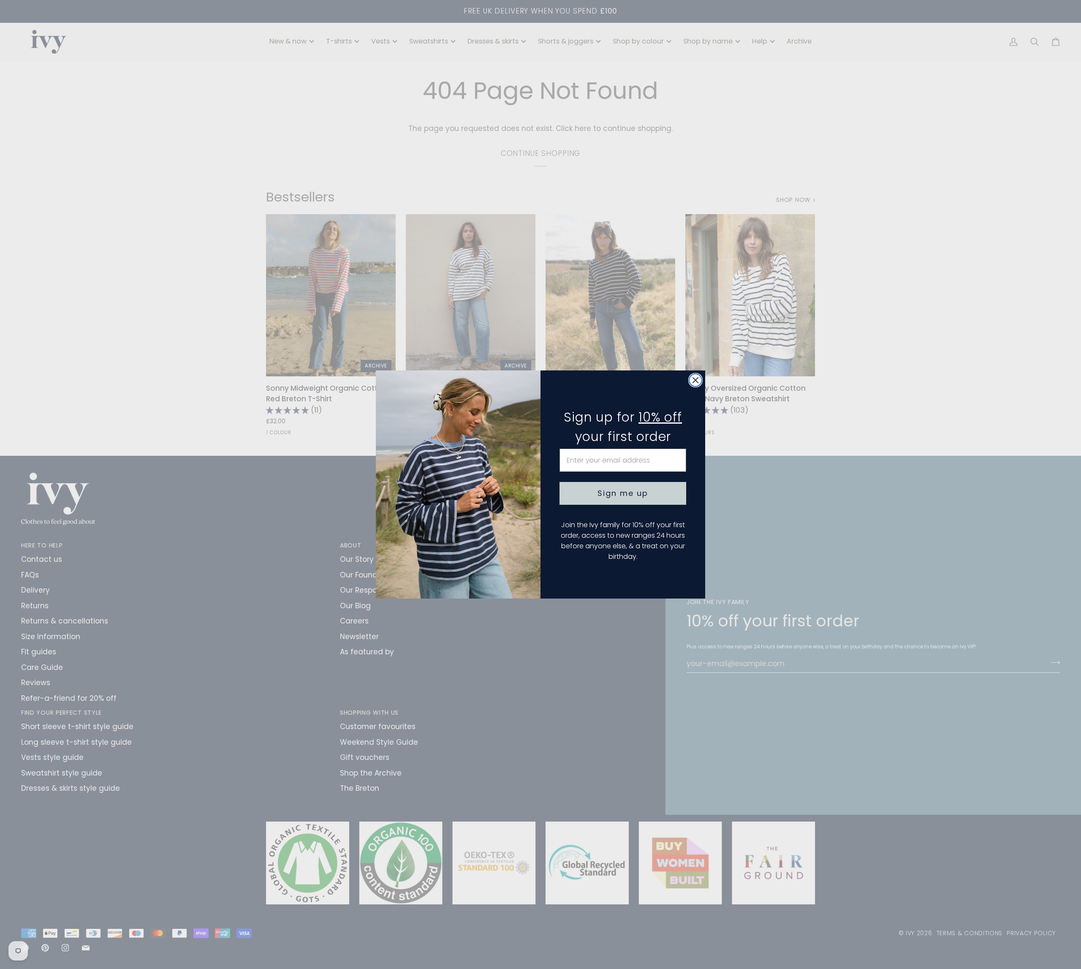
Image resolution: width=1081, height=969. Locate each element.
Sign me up (623, 493)
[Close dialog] (695, 380)
